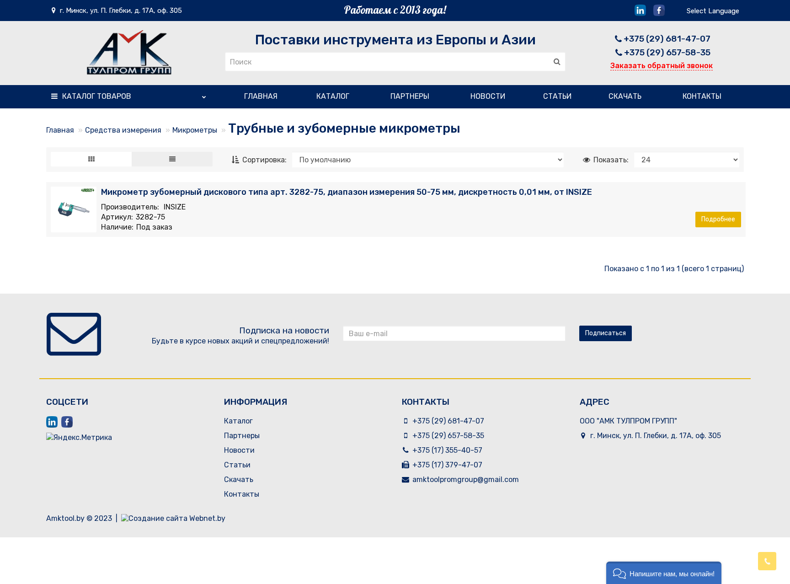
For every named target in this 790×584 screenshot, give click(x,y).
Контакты (702, 96)
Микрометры (194, 130)
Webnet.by (207, 518)
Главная (261, 96)
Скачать (625, 96)
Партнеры (409, 96)
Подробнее (718, 219)
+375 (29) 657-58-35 (667, 52)
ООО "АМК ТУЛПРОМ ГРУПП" (628, 421)
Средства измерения (123, 130)
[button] (663, 573)
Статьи (557, 96)
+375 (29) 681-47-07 (667, 38)
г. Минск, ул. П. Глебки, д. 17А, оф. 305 (120, 10)
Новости (487, 96)
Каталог (96, 96)
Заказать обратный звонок (661, 65)
